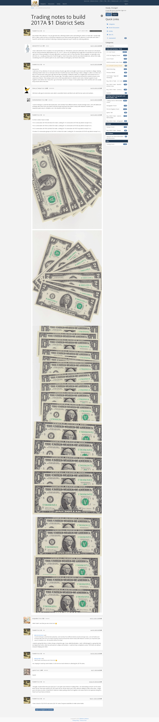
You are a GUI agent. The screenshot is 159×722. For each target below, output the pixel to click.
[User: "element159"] (27, 48)
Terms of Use (83, 720)
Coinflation (125, 1)
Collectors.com (114, 1)
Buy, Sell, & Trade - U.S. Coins (116, 81)
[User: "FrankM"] (27, 32)
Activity (58, 4)
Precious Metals (116, 72)
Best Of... (65, 4)
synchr (34, 670)
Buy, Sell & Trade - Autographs (116, 121)
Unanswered (117, 38)
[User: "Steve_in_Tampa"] (27, 90)
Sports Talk (116, 112)
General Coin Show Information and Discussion (116, 137)
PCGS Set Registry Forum (116, 55)
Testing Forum (116, 144)
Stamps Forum (116, 127)
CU (120, 1)
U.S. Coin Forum (116, 52)
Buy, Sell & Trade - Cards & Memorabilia (116, 116)
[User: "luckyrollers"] (27, 620)
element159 (35, 46)
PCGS (101, 1)
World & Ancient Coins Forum (116, 62)
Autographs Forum (116, 105)
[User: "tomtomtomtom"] (27, 100)
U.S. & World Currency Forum (95, 30)
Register (43, 709)
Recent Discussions (113, 27)
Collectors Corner (94, 1)
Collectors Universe (84, 718)
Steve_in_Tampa (36, 88)
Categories (43, 4)
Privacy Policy (76, 720)
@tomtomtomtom (39, 635)
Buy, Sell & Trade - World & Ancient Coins (116, 85)
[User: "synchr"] (27, 672)
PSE (108, 1)
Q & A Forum (116, 59)
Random (116, 93)
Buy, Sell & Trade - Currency (116, 89)
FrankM (34, 31)
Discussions (51, 4)
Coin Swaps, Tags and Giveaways (116, 76)
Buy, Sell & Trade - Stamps (116, 130)
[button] (101, 16)
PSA (105, 1)
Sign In (126, 4)
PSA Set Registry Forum (116, 109)
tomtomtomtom (36, 100)
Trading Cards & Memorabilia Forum (116, 101)
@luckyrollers (37, 658)
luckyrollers (35, 618)
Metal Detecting (116, 69)
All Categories (110, 46)
